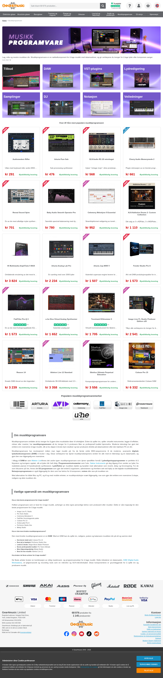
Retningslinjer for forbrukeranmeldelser (147, 636)
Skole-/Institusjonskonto (153, 615)
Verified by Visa (143, 599)
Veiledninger (133, 96)
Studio (110, 606)
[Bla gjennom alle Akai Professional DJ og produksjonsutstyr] (47, 586)
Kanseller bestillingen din (152, 625)
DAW (47, 68)
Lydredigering (134, 68)
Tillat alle (148, 670)
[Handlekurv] (148, 5)
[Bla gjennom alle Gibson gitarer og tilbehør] (98, 586)
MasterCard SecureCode (127, 599)
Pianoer (71, 606)
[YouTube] (81, 635)
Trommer (52, 606)
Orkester (91, 606)
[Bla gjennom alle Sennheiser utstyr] (14, 586)
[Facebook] (66, 635)
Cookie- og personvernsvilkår (151, 634)
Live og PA (130, 606)
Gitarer (32, 606)
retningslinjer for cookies (89, 667)
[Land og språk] (157, 5)
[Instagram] (74, 635)
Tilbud (8, 68)
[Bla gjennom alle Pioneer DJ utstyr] (81, 586)
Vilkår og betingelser (154, 629)
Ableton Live (36, 461)
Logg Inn (158, 617)
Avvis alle (148, 658)
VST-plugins (93, 68)
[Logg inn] (138, 5)
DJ (46, 96)
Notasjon (90, 96)
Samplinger (12, 96)
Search (103, 6)
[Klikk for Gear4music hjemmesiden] (13, 5)
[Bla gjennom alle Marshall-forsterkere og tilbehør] (115, 586)
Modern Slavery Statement (152, 641)
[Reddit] (96, 635)
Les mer (5, 60)
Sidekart (158, 638)
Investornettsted (25, 632)
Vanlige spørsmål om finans (151, 631)
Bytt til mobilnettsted (154, 643)
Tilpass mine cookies (149, 664)
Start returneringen (154, 627)
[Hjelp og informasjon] (129, 5)
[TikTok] (89, 635)
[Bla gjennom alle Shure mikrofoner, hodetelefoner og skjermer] (31, 586)
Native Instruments (98, 463)
